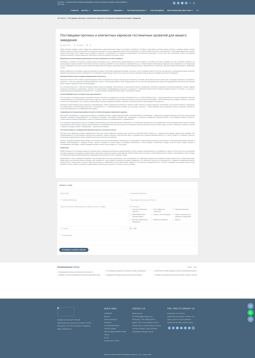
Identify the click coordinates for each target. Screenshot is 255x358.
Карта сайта (146, 354)
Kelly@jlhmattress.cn (145, 316)
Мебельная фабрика (161, 219)
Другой (177, 219)
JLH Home (61, 18)
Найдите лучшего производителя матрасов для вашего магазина (80, 275)
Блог (195, 267)
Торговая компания (182, 209)
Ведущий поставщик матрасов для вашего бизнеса (124, 275)
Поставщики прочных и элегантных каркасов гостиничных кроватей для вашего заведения (104, 18)
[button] (198, 10)
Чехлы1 (189, 267)
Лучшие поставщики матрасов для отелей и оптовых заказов (176, 275)
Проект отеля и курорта (162, 214)
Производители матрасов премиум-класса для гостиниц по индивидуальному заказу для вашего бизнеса (76, 272)
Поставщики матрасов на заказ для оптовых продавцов (126, 271)
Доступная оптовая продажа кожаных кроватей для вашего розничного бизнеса (176, 271)
